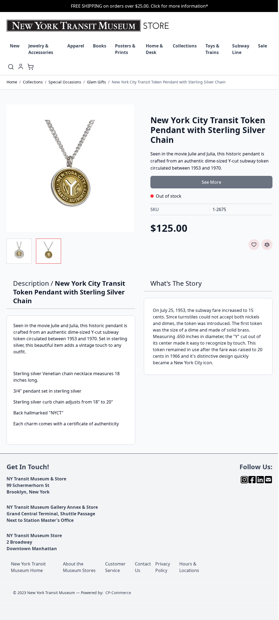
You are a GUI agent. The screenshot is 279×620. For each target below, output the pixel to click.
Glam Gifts (96, 82)
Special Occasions (64, 82)
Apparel (75, 46)
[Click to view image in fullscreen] (70, 168)
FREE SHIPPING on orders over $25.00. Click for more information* (139, 6)
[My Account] (20, 66)
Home (12, 82)
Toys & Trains (212, 49)
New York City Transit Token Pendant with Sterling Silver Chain (169, 82)
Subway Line (240, 49)
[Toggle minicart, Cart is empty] (30, 66)
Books (99, 46)
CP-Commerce (118, 592)
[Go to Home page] (89, 26)
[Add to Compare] (267, 244)
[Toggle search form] (11, 66)
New (15, 46)
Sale (262, 46)
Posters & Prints (125, 49)
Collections (185, 46)
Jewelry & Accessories (40, 49)
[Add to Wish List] (253, 244)
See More (211, 182)
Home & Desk (154, 49)
